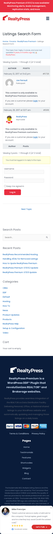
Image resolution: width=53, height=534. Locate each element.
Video (5, 332)
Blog (26, 473)
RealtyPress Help (11, 323)
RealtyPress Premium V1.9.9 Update (20, 272)
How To (6, 306)
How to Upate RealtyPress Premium (20, 263)
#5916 (46, 110)
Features (26, 457)
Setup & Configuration (14, 328)
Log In (12, 192)
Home (5, 41)
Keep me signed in (15, 186)
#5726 (46, 73)
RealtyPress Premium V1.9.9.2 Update (20, 267)
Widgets (26, 468)
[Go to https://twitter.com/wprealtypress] (27, 528)
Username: (9, 169)
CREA (5, 288)
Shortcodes (26, 462)
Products (7, 319)
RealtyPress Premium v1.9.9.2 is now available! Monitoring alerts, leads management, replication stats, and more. (26, 6)
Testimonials (26, 452)
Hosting (6, 301)
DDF (4, 292)
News (5, 310)
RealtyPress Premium (26, 41)
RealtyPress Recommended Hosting (20, 254)
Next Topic (26, 209)
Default (6, 297)
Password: (8, 177)
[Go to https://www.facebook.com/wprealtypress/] (25, 528)
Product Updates (11, 315)
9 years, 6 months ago (23, 52)
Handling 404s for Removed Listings (20, 258)
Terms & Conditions (19, 433)
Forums (13, 41)
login (35, 100)
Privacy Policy (38, 433)
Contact (26, 478)
